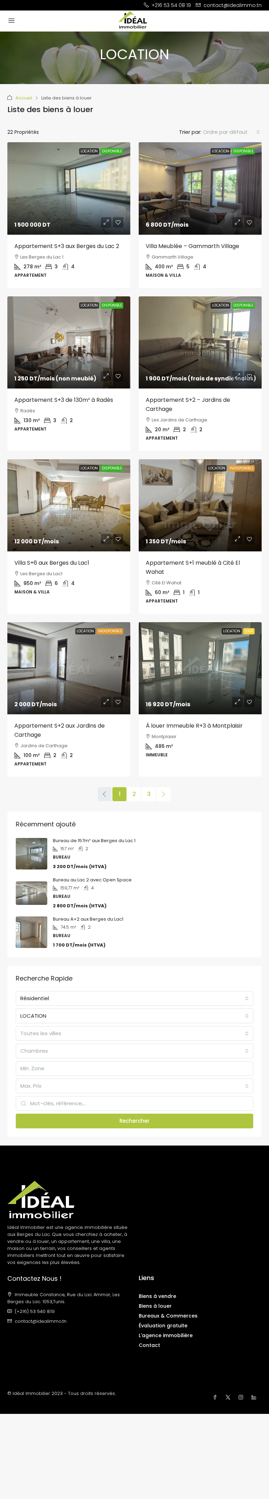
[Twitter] (229, 1397)
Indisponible (241, 468)
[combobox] (231, 132)
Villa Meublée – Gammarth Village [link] (192, 246)
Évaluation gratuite (163, 1325)
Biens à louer (155, 1305)
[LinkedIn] (255, 1397)
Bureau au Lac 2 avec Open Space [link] (92, 879)
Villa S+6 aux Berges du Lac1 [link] (51, 563)
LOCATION (89, 151)
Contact (149, 1345)
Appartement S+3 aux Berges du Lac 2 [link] (66, 246)
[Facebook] (216, 1397)
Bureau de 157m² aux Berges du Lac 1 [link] (94, 840)
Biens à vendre (157, 1296)
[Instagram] (242, 1397)
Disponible (112, 151)
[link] (68, 188)
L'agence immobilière (166, 1335)
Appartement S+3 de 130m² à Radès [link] (63, 400)
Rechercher (134, 1121)
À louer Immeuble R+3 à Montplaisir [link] (194, 726)
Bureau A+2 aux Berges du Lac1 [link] (88, 919)
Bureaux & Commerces (168, 1315)
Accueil (23, 98)
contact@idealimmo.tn (41, 1321)
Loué (248, 631)
